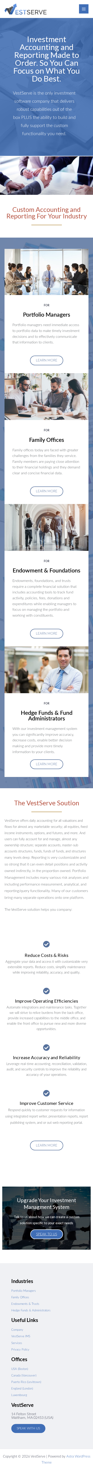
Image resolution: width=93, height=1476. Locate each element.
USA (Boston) (19, 1369)
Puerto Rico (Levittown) (26, 1382)
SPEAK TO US (46, 1234)
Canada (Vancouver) (23, 1375)
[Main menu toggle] (83, 9)
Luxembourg (19, 1395)
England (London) (22, 1388)
